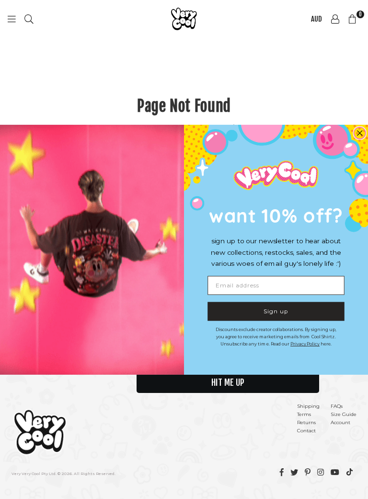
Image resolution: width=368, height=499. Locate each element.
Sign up (276, 310)
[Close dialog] (360, 133)
